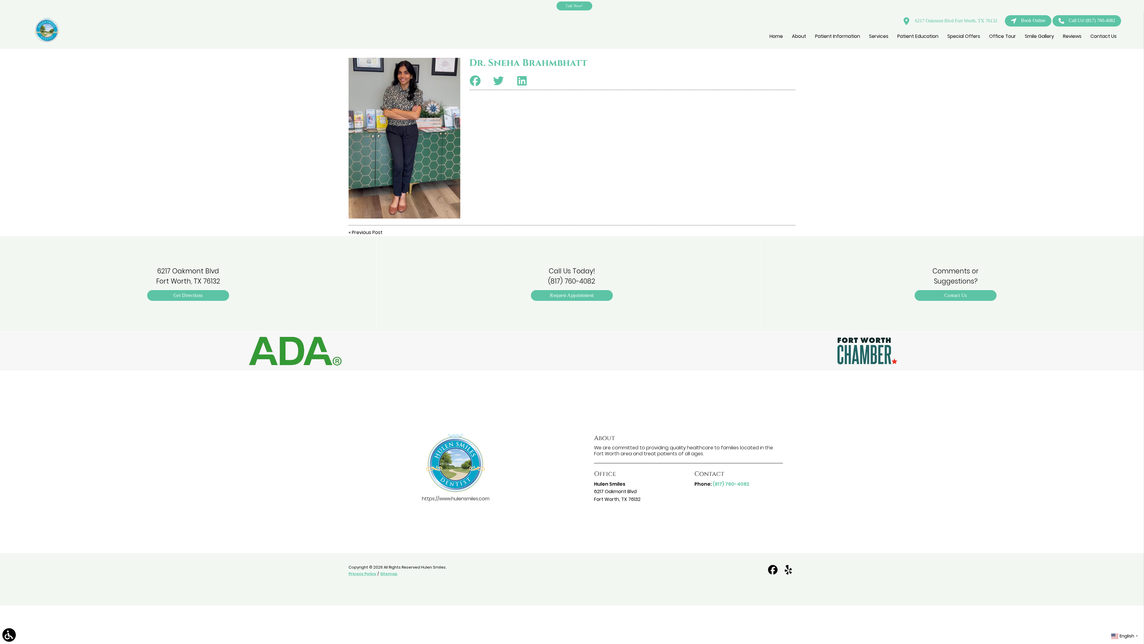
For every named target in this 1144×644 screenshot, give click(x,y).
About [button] (799, 36)
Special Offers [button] (963, 36)
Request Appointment (572, 295)
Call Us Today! (571, 276)
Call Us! (1092, 20)
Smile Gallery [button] (1039, 36)
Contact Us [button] (1103, 36)
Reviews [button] (1072, 36)
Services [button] (878, 36)
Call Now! (574, 6)
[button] (295, 351)
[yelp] (788, 572)
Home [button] (776, 36)
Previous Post (367, 232)
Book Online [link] (1033, 20)
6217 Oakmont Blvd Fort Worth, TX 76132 (955, 21)
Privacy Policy (362, 573)
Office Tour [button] (1002, 36)
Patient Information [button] (837, 36)
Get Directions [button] (188, 295)
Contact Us (955, 295)
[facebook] (773, 572)
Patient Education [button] (917, 36)
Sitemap (388, 573)
